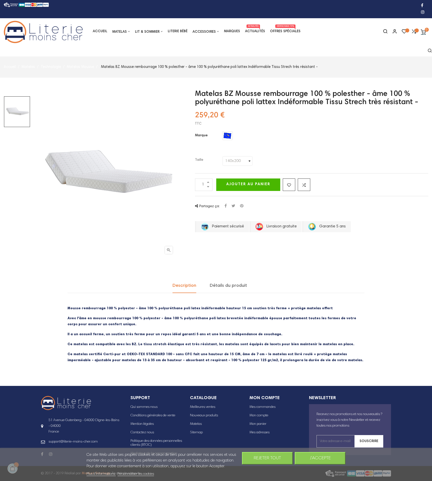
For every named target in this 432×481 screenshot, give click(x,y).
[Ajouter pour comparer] (304, 184)
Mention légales (142, 424)
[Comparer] (413, 32)
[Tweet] (233, 206)
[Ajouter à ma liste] (289, 184)
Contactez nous (142, 432)
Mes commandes (263, 407)
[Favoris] (404, 32)
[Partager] (225, 206)
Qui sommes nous (144, 407)
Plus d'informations (101, 474)
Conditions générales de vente (152, 415)
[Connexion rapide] (392, 32)
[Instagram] (422, 12)
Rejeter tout (267, 458)
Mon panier (258, 424)
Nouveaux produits (204, 415)
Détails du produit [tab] (228, 286)
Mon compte (259, 415)
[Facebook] (422, 5)
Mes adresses (260, 432)
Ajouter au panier (248, 184)
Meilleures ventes (202, 407)
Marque (201, 135)
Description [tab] (184, 286)
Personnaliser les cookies (136, 474)
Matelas (196, 424)
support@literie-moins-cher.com (73, 442)
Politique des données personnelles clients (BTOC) (156, 443)
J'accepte (320, 458)
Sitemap (196, 432)
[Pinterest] (242, 206)
